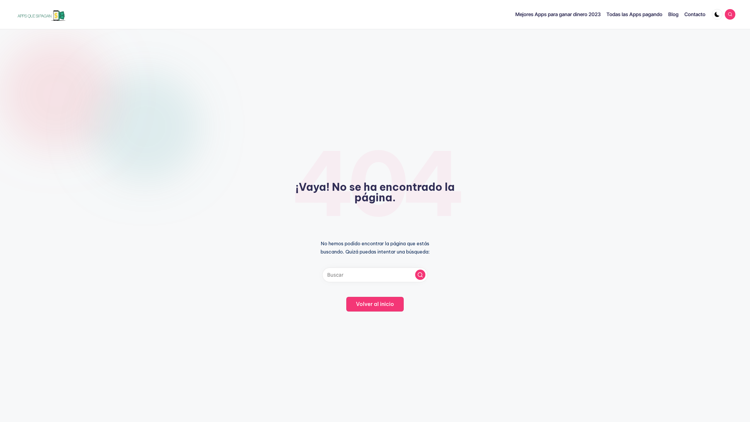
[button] (420, 275)
